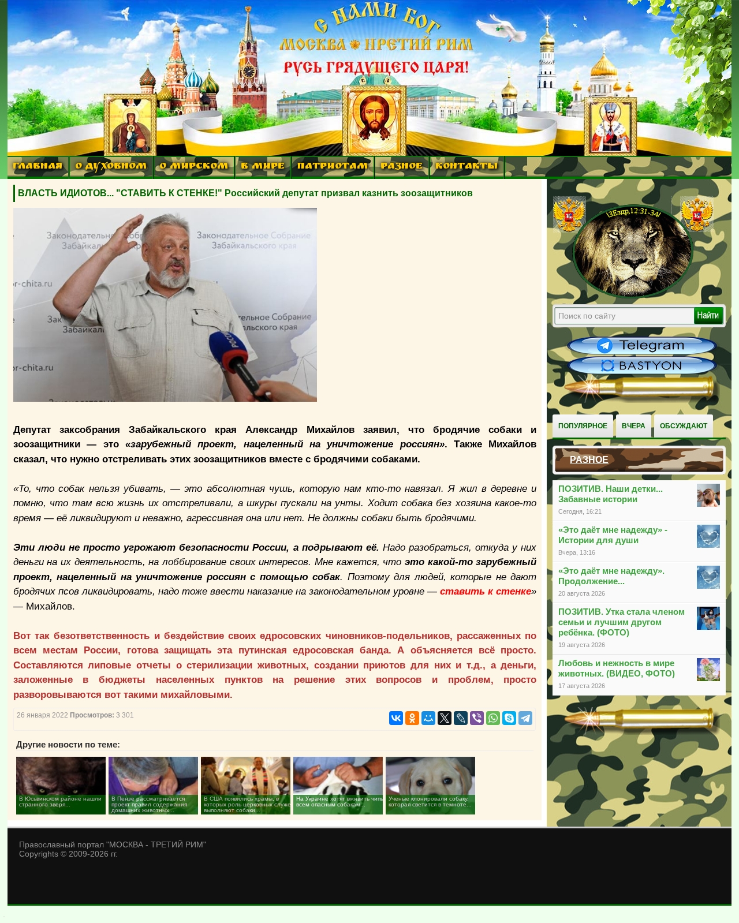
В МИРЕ (263, 167)
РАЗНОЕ (401, 167)
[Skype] (509, 718)
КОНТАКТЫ (466, 167)
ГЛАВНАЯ (37, 167)
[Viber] (477, 718)
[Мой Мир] (428, 718)
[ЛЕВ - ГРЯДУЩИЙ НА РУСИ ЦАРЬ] (633, 296)
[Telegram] (525, 718)
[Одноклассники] (412, 718)
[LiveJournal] (461, 718)
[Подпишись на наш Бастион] (642, 373)
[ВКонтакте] (396, 718)
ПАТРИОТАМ (332, 167)
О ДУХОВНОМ (111, 167)
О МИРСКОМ (193, 167)
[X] (444, 718)
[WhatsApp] (493, 718)
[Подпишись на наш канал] (642, 353)
